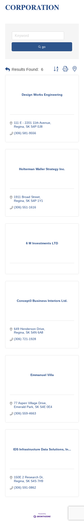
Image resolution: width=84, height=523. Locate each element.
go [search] (43, 47)
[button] (7, 69)
